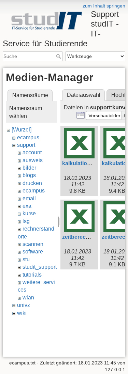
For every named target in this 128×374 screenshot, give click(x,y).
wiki (22, 313)
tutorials (32, 275)
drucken (32, 183)
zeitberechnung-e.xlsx (90, 237)
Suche (59, 56)
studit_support (40, 267)
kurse (29, 213)
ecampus (28, 137)
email (29, 198)
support (26, 145)
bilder (29, 168)
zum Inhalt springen (104, 6)
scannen (33, 244)
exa (27, 206)
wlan (28, 297)
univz (23, 305)
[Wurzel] (21, 130)
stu (26, 259)
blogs (29, 175)
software (33, 251)
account (32, 152)
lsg (26, 221)
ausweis (33, 160)
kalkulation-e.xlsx (84, 163)
